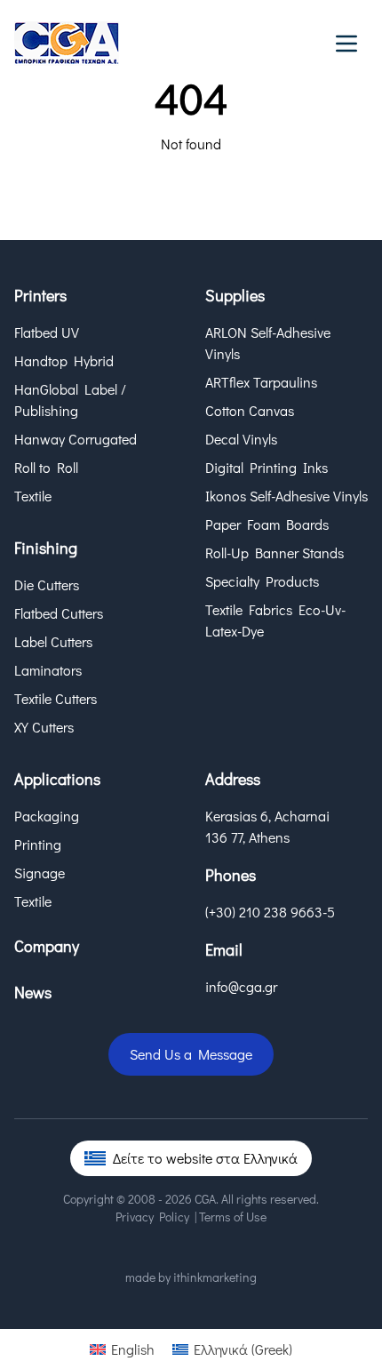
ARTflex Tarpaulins (261, 381)
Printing (37, 844)
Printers (40, 295)
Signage (39, 872)
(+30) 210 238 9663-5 (270, 911)
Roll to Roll (46, 467)
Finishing (45, 547)
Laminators (48, 669)
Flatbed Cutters (58, 613)
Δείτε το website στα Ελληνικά (205, 1158)
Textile (33, 495)
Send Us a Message (191, 1054)
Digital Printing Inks (266, 467)
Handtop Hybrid (64, 360)
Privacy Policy (152, 1216)
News (33, 992)
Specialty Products (262, 581)
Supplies (235, 295)
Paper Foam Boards (267, 524)
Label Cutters (53, 641)
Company (46, 946)
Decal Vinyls (241, 438)
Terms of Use (233, 1216)
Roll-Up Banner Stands (274, 552)
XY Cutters (44, 726)
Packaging (46, 815)
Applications (57, 778)
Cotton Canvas (249, 410)
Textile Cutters (55, 698)
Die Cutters (46, 584)
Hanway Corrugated (75, 438)
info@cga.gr (241, 986)
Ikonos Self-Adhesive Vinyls (286, 495)
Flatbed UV (46, 332)
